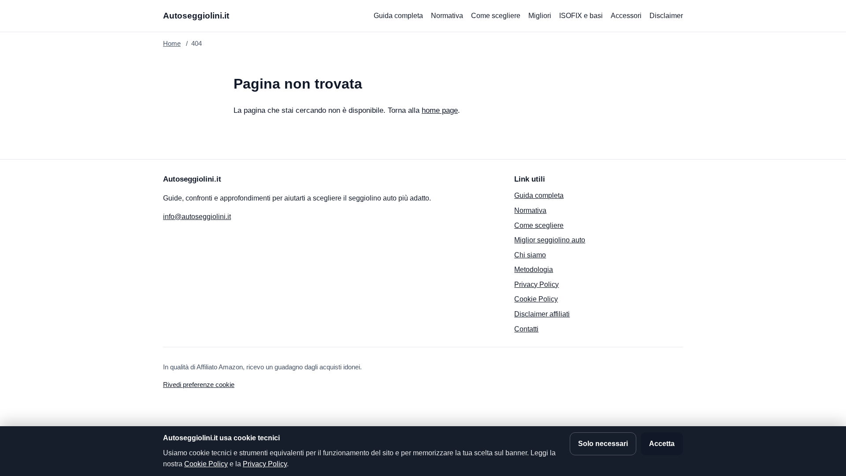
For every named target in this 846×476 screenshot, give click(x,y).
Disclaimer (666, 15)
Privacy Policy (536, 284)
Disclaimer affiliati (542, 314)
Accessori (626, 15)
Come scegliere (495, 15)
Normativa (447, 15)
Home (172, 43)
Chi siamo (530, 255)
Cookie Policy (536, 299)
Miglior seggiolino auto (549, 240)
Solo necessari (603, 443)
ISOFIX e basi (581, 15)
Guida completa (398, 15)
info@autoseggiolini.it (197, 216)
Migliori (539, 15)
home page (440, 110)
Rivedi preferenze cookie (198, 384)
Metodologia (533, 269)
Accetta (662, 443)
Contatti (526, 329)
